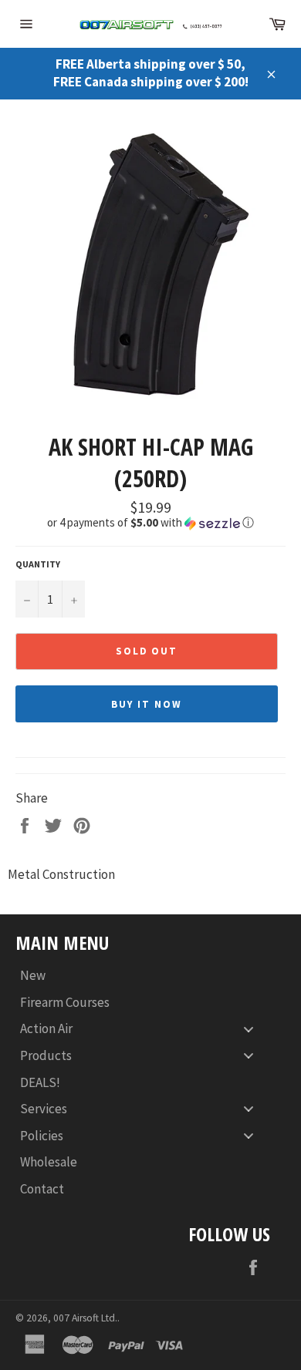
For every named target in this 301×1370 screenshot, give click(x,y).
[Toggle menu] (248, 1029)
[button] (150, 522)
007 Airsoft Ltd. (85, 1318)
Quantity (37, 564)
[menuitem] (142, 975)
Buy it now (146, 704)
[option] (150, 265)
